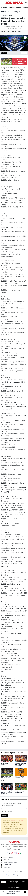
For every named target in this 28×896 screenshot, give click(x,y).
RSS (4, 882)
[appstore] (9, 875)
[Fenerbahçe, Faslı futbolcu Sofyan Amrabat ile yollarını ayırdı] (7, 772)
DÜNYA (18, 8)
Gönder (4, 815)
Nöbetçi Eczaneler (8, 857)
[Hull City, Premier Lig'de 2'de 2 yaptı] (21, 772)
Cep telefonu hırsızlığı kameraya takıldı (13, 892)
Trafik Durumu (7, 861)
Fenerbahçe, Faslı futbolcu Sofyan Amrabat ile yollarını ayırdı (6, 778)
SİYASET (11, 8)
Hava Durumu (7, 859)
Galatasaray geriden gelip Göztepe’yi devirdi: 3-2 (20, 764)
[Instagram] (15, 853)
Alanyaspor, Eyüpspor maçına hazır (21, 791)
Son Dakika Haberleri (9, 866)
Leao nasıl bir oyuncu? (10, 12)
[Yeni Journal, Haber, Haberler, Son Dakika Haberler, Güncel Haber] (14, 2)
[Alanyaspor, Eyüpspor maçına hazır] (21, 786)
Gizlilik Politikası (19, 872)
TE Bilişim (18, 887)
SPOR (10, 15)
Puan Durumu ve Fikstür (10, 862)
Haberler (4, 15)
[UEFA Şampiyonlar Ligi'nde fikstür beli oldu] (14, 43)
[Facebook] (7, 853)
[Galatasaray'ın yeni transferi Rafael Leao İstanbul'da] (7, 786)
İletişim (10, 872)
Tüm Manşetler (7, 864)
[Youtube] (18, 853)
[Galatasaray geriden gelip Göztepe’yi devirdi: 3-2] (21, 758)
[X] (10, 853)
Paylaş (4, 52)
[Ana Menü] (1, 3)
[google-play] (18, 875)
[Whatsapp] (21, 853)
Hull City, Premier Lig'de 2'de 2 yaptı (19, 777)
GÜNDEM (4, 8)
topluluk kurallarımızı (17, 820)
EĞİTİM (25, 8)
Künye (4, 872)
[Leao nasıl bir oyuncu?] (7, 758)
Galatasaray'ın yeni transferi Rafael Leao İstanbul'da (6, 792)
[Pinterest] (12, 853)
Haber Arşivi (6, 867)
